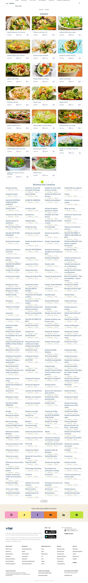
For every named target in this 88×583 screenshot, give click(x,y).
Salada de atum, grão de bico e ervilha (53, 189)
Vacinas (74, 553)
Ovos (27, 366)
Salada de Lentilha (71, 331)
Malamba (68, 385)
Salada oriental (11, 188)
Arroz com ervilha (12, 489)
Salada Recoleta (51, 456)
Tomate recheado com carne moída (72, 475)
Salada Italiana (70, 391)
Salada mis (29, 415)
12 (52, 182)
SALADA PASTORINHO (33, 249)
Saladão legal (50, 295)
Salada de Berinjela (71, 325)
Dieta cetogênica (9, 553)
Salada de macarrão (32, 233)
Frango (42, 563)
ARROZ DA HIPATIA (13, 438)
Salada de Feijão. (12, 483)
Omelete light (30, 208)
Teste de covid (76, 556)
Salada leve (29, 215)
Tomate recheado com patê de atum (72, 259)
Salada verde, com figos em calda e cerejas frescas (73, 372)
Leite (42, 558)
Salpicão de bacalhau (14, 356)
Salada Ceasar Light (52, 342)
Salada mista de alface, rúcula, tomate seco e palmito (53, 372)
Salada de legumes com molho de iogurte (14, 371)
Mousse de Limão (60, 548)
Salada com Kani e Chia (33, 438)
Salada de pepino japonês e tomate (51, 209)
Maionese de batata (13, 319)
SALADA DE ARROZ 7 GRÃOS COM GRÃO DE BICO (72, 235)
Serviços (75, 546)
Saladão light (30, 370)
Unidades (75, 558)
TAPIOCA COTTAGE (12, 307)
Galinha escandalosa (52, 200)
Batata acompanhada (33, 313)
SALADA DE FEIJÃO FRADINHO (13, 234)
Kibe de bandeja (11, 421)
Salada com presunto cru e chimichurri (72, 265)
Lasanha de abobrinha (33, 391)
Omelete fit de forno (32, 378)
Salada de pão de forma (34, 432)
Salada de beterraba (52, 335)
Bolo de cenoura (60, 551)
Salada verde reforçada (53, 284)
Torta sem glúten (51, 356)
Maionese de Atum (13, 350)
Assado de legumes (52, 258)
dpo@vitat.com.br (68, 575)
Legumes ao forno (31, 264)
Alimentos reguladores (10, 563)
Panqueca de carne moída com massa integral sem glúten (32, 344)
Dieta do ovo (8, 551)
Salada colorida (70, 462)
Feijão (42, 551)
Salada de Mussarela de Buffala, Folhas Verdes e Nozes (15, 344)
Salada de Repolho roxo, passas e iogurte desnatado (73, 243)
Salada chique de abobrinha (12, 222)
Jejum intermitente (10, 561)
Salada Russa (69, 295)
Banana (43, 561)
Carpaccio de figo (51, 411)
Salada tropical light (52, 241)
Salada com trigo (31, 411)
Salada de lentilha (71, 397)
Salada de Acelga (51, 421)
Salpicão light (30, 221)
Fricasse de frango (61, 563)
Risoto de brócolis (12, 366)
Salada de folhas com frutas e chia (53, 320)
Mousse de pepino (12, 415)
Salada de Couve (12, 284)
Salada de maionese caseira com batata (71, 379)
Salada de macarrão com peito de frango (32, 189)
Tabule (66, 194)
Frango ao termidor (13, 270)
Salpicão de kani (12, 194)
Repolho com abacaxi (33, 397)
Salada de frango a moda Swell (13, 361)
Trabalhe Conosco (68, 533)
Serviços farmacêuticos (77, 551)
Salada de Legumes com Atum (71, 445)
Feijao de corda (30, 462)
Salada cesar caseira (13, 331)
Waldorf (28, 421)
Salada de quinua (70, 356)
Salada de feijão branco (14, 425)
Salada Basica (30, 335)
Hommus (67, 221)
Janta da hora (30, 258)
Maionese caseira (12, 397)
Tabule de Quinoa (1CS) (14, 444)
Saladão (67, 450)
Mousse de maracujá (61, 556)
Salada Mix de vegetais (73, 188)
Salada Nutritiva (31, 270)
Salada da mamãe (71, 284)
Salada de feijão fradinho (51, 351)
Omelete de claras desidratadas (51, 398)
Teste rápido (75, 548)
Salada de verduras (52, 331)
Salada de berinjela (13, 241)
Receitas (41, 9)
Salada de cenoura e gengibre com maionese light (53, 251)
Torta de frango (60, 561)
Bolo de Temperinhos (13, 227)
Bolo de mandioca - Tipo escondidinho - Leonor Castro (73, 278)
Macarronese (50, 270)
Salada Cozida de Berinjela (51, 451)
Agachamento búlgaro (27, 548)
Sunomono (49, 288)
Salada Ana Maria (32, 450)
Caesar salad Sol (70, 301)
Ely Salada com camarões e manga (52, 469)
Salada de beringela (32, 403)
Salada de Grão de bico (14, 215)
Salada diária (10, 208)
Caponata (9, 313)
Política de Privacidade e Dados (44, 572)
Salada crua (29, 331)
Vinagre (8, 411)
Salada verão (50, 264)
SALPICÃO (29, 360)
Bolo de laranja (60, 558)
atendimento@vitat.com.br (72, 530)
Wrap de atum (69, 208)
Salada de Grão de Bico (33, 276)
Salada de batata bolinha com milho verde (71, 405)
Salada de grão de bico (53, 276)
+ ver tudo (44, 501)
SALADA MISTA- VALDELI (31, 289)
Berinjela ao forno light (72, 288)
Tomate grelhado (70, 421)
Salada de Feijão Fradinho (51, 308)
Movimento (25, 546)
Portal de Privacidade (42, 575)
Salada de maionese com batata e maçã (52, 439)
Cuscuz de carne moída (72, 468)
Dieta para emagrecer (10, 558)
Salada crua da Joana (53, 313)
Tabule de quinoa (12, 456)
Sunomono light (31, 425)
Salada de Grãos (70, 249)
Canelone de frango (52, 325)
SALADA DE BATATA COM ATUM (52, 416)
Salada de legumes (32, 385)
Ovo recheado (50, 227)
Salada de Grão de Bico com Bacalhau (72, 271)
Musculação (24, 558)
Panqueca (9, 301)
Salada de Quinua (12, 450)
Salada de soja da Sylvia (54, 444)
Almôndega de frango (33, 468)
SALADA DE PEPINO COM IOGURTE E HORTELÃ (13, 202)
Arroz (42, 548)
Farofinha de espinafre (53, 360)
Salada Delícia (50, 385)
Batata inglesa (44, 553)
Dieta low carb (9, 548)
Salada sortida (11, 295)
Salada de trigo (31, 227)
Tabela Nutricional (45, 546)
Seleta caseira (30, 489)
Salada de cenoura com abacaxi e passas (34, 308)
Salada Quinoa (69, 489)
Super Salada (30, 194)
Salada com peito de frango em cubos (13, 289)
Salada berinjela (70, 350)
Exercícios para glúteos (27, 563)
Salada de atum (31, 350)
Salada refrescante (52, 301)
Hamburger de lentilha (72, 438)
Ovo (42, 556)
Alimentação (9, 546)
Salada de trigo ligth (52, 462)
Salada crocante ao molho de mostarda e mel (13, 476)
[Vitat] (10, 3)
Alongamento (25, 556)
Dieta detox (8, 556)
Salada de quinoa (31, 284)
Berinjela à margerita (52, 378)
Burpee (23, 551)
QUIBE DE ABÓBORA (32, 200)
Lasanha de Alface (71, 411)
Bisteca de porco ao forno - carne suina (71, 426)
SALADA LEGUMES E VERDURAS (13, 265)
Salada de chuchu (71, 342)
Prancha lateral (25, 553)
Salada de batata (31, 325)
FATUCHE (28, 444)
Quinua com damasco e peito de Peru (53, 392)
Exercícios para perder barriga (28, 561)
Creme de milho (60, 553)
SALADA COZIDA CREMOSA (12, 404)
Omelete (28, 474)
